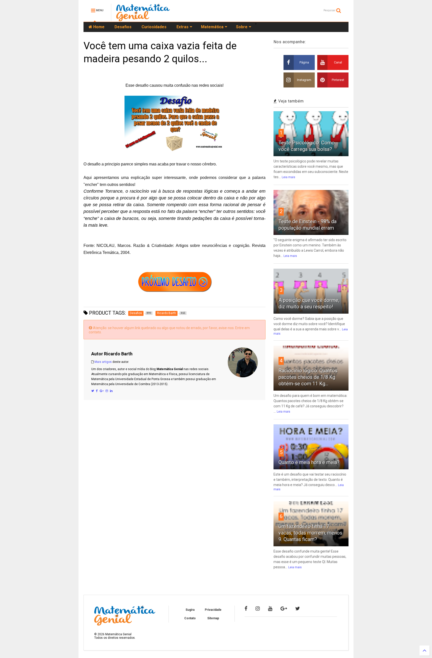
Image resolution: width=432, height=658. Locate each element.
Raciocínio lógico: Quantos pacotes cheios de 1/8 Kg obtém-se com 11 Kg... (308, 377)
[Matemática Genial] (143, 19)
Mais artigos (103, 362)
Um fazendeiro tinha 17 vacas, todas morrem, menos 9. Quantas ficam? (310, 532)
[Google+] (102, 390)
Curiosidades (154, 26)
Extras (182, 26)
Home (98, 26)
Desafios (123, 26)
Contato (190, 618)
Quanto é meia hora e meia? (309, 462)
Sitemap (213, 618)
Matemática (212, 26)
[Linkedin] (111, 390)
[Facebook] (97, 390)
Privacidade (213, 610)
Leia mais (288, 177)
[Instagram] (107, 390)
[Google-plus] (283, 609)
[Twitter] (92, 390)
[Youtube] (270, 609)
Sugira (190, 610)
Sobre (242, 26)
